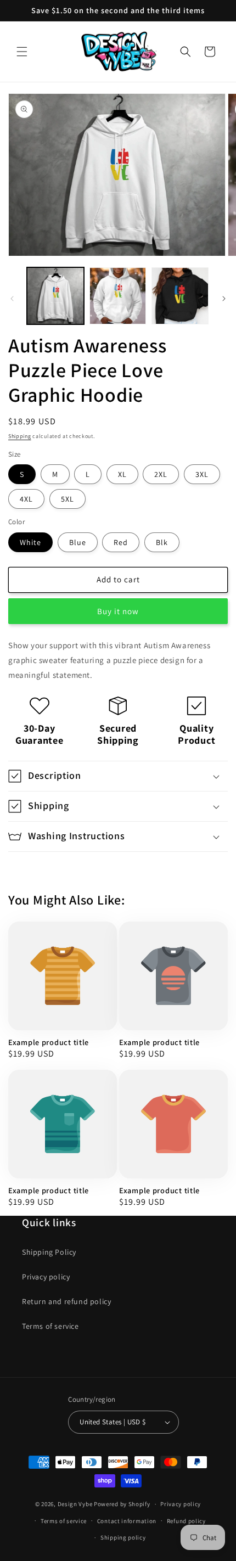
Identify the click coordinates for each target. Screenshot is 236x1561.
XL (122, 474)
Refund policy (186, 1521)
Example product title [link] (48, 1042)
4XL (26, 499)
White (30, 542)
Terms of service (50, 1326)
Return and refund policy (66, 1301)
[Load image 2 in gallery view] (118, 295)
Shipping (19, 436)
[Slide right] (224, 299)
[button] (22, 52)
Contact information (126, 1521)
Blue (77, 542)
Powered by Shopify (122, 1504)
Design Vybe (75, 1504)
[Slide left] (12, 299)
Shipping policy (123, 1537)
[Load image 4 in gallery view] (180, 295)
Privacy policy (46, 1277)
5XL (67, 499)
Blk (162, 542)
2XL (160, 474)
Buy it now (118, 611)
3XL (202, 474)
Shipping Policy (49, 1252)
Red (121, 542)
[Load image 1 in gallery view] (55, 295)
